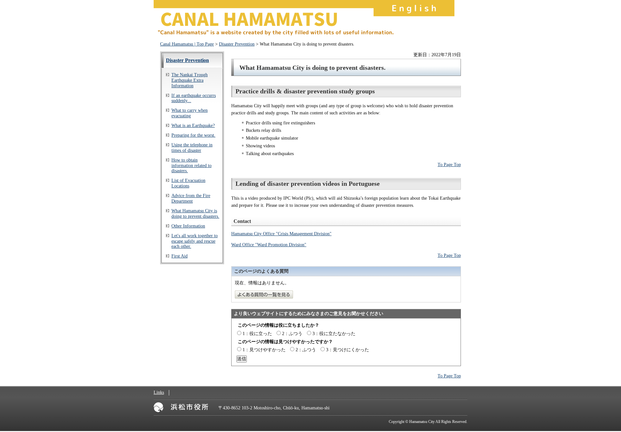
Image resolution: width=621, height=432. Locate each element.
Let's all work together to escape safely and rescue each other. (194, 241)
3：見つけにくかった (347, 349)
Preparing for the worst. (193, 135)
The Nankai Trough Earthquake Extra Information (189, 80)
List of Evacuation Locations (188, 183)
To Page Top (449, 164)
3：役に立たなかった (333, 333)
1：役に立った (257, 333)
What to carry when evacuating (189, 113)
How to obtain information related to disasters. (191, 166)
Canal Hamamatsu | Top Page (187, 44)
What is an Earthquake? (193, 125)
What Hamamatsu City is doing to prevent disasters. (195, 213)
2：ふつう (292, 333)
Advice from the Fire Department (190, 198)
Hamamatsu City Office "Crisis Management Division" (281, 233)
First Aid (179, 256)
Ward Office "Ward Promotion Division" (268, 244)
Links (159, 392)
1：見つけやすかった (264, 349)
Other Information (188, 226)
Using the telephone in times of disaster (191, 147)
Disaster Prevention (237, 44)
